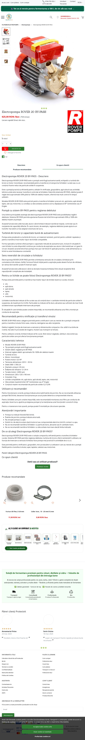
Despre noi (5, 664)
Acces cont (5, 3)
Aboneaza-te (8, 715)
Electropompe (26, 25)
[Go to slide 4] (46, 108)
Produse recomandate (22, 169)
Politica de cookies (8, 722)
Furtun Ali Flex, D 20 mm (15, 511)
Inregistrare (46, 687)
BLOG (3, 661)
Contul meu (46, 684)
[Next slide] (79, 500)
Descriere (21, 165)
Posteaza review (42, 466)
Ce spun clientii (62, 165)
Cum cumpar (24, 3)
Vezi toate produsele (17, 548)
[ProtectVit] (12, 17)
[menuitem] (6, 31)
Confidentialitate (7, 670)
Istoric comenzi (47, 693)
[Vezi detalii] (5, 503)
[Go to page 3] (43, 648)
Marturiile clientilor (7, 673)
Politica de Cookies (7, 675)
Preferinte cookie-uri (42, 736)
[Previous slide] (5, 500)
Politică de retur (47, 661)
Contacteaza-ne (7, 684)
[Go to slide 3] (44, 108)
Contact (72, 1)
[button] (80, 2)
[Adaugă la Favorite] (25, 503)
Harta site (5, 690)
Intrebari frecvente (7, 687)
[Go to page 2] (41, 648)
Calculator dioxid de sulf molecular (12, 658)
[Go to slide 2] (42, 108)
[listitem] (9, 539)
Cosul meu (45, 664)
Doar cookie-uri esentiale (42, 732)
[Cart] (82, 17)
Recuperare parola (48, 690)
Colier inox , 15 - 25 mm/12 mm (42, 511)
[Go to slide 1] (40, 108)
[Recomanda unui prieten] (6, 156)
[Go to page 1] (39, 648)
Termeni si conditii (7, 667)
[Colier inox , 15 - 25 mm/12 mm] (43, 493)
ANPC (3, 693)
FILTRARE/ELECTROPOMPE (10, 25)
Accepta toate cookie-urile (42, 727)
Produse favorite (47, 696)
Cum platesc (14, 3)
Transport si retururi (48, 670)
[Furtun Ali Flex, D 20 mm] (15, 493)
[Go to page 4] (46, 648)
